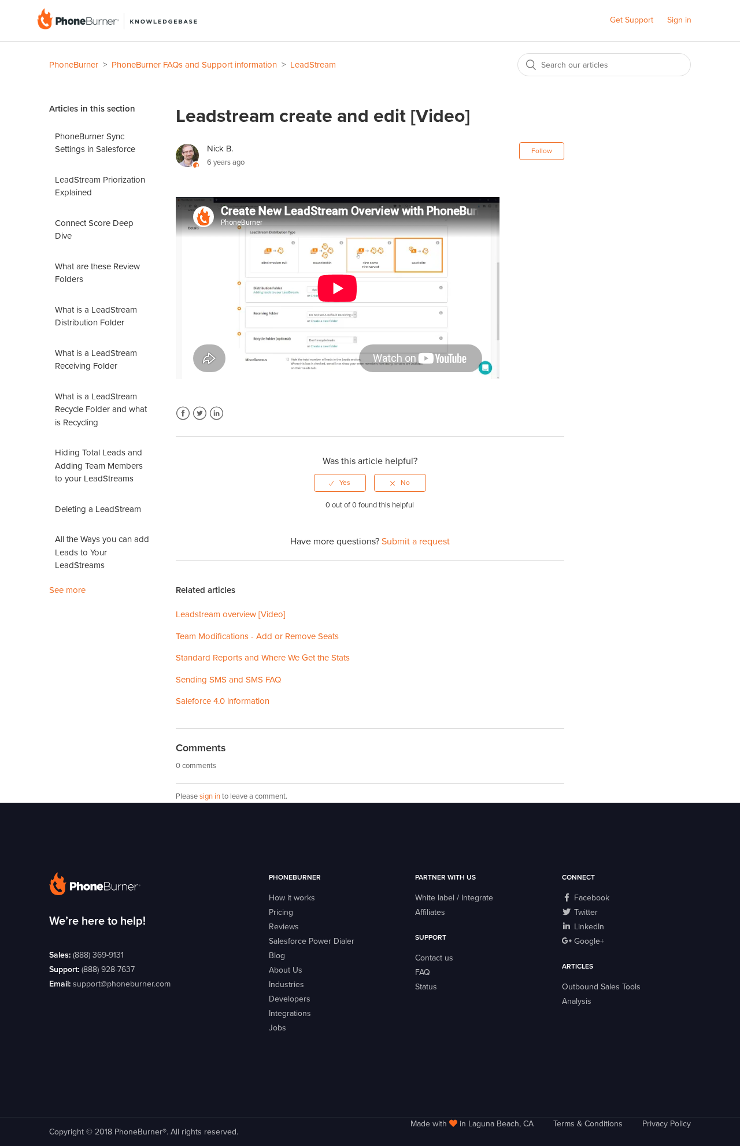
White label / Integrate (454, 898)
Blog (277, 955)
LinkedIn (216, 413)
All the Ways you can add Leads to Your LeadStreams (102, 552)
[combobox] (604, 64)
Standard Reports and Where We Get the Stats (263, 657)
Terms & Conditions (588, 1124)
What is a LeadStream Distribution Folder (96, 316)
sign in (209, 796)
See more (67, 590)
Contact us (434, 958)
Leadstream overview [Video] (231, 614)
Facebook (183, 413)
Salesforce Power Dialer (311, 941)
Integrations (290, 1013)
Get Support (631, 20)
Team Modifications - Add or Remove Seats (257, 636)
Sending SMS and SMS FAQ (228, 679)
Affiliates (430, 912)
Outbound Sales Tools (601, 987)
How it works (292, 898)
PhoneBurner (73, 65)
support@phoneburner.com (122, 984)
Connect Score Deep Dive (94, 230)
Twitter (200, 413)
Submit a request (416, 541)
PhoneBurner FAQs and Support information (194, 65)
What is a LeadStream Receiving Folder (96, 360)
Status (426, 987)
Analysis (576, 1001)
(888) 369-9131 (98, 955)
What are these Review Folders (97, 273)
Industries (286, 984)
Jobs (277, 1028)
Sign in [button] (679, 20)
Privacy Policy (666, 1124)
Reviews (284, 927)
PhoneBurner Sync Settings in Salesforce (95, 143)
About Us (285, 970)
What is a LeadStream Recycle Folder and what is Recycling (101, 409)
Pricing (281, 912)
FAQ (422, 972)
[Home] (117, 26)
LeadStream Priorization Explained (100, 186)
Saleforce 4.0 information (222, 701)
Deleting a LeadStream (98, 509)
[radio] (340, 482)
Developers (289, 999)
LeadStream (313, 65)
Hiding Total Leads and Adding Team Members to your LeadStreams (99, 465)
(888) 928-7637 (108, 969)
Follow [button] (541, 151)
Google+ (588, 941)
